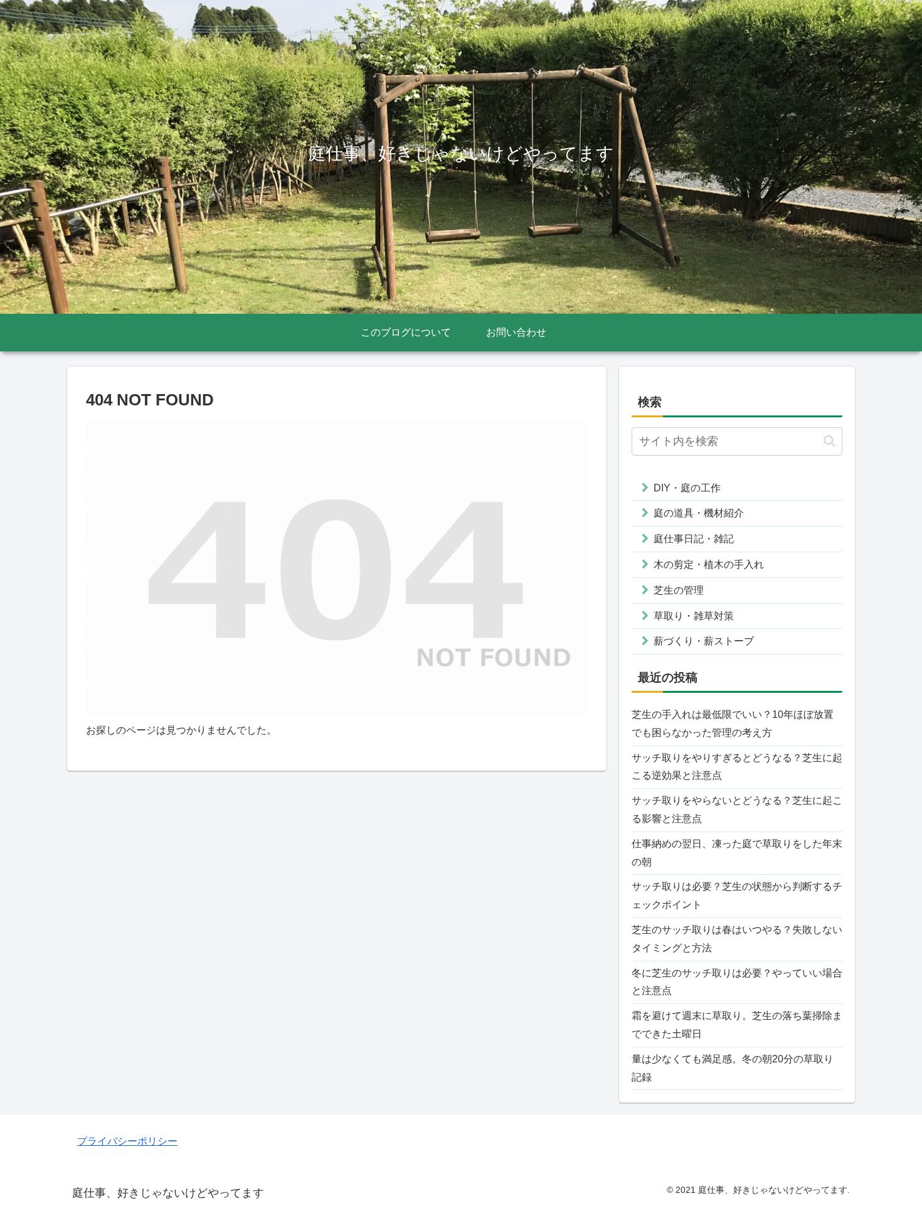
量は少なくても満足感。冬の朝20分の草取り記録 (733, 1068)
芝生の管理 (679, 590)
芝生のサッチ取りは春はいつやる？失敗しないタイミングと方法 (737, 938)
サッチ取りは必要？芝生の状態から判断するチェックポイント (737, 895)
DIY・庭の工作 (687, 488)
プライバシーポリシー (127, 1141)
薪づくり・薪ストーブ (704, 641)
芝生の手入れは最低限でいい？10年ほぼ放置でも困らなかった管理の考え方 (733, 723)
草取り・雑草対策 (694, 616)
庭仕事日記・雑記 (694, 538)
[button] (829, 441)
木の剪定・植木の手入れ (709, 564)
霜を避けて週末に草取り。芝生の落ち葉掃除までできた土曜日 (737, 1024)
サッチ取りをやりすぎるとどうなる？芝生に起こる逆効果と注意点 (737, 766)
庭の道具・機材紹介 (699, 513)
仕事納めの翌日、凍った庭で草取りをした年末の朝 (737, 852)
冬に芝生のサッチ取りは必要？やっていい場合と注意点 (737, 982)
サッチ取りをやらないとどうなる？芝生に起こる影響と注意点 (737, 809)
